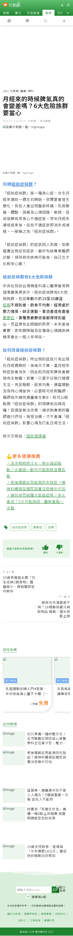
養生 (18, 13)
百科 (60, 13)
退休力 (22, 920)
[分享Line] (27, 20)
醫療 (48, 13)
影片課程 (11, 680)
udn (5, 91)
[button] (67, 12)
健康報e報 (39, 897)
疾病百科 (60, 914)
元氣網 (14, 91)
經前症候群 (22, 184)
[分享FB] (9, 20)
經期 (7, 305)
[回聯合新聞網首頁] (5, 5)
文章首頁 (35, 920)
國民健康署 (36, 436)
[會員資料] (62, 5)
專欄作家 (49, 920)
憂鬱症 (9, 317)
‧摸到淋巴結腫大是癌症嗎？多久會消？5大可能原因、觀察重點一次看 (36, 501)
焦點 (6, 13)
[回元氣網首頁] (14, 5)
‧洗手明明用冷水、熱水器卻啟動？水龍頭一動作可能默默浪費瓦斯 (36, 469)
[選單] (68, 5)
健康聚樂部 (30, 914)
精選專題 (46, 914)
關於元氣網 (13, 914)
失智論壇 (33, 13)
